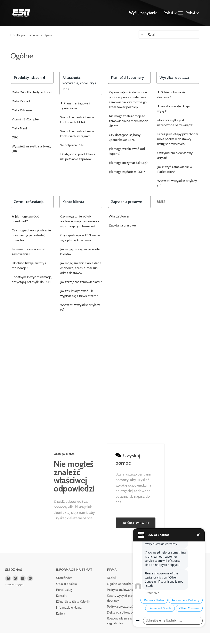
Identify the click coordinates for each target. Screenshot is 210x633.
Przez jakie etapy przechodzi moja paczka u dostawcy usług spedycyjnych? (177, 139)
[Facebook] (8, 578)
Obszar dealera (66, 584)
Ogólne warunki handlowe (124, 584)
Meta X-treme (22, 110)
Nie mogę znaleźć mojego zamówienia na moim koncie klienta (128, 121)
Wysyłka (20, 584)
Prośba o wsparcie (135, 523)
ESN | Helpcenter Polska (24, 35)
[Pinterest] (15, 578)
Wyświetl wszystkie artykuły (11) (177, 183)
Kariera (60, 613)
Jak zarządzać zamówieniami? (81, 282)
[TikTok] (23, 578)
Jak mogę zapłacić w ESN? (127, 172)
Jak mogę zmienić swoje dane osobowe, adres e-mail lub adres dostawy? (80, 268)
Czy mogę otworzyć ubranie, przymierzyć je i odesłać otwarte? (31, 235)
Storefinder (64, 578)
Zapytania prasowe (122, 225)
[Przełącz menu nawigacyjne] (181, 13)
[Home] (21, 13)
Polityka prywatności (121, 606)
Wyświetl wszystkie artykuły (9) (80, 307)
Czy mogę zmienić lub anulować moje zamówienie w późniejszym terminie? (79, 221)
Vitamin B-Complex (26, 119)
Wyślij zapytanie (143, 12)
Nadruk (111, 578)
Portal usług (64, 590)
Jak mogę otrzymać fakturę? (128, 163)
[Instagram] (30, 578)
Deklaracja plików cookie (123, 612)
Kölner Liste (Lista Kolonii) (73, 602)
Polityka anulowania (120, 590)
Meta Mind (19, 128)
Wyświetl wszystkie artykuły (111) (31, 148)
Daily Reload (21, 101)
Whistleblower (119, 216)
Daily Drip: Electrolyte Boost (32, 92)
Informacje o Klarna (69, 607)
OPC (15, 137)
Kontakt (61, 596)
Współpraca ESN (71, 145)
